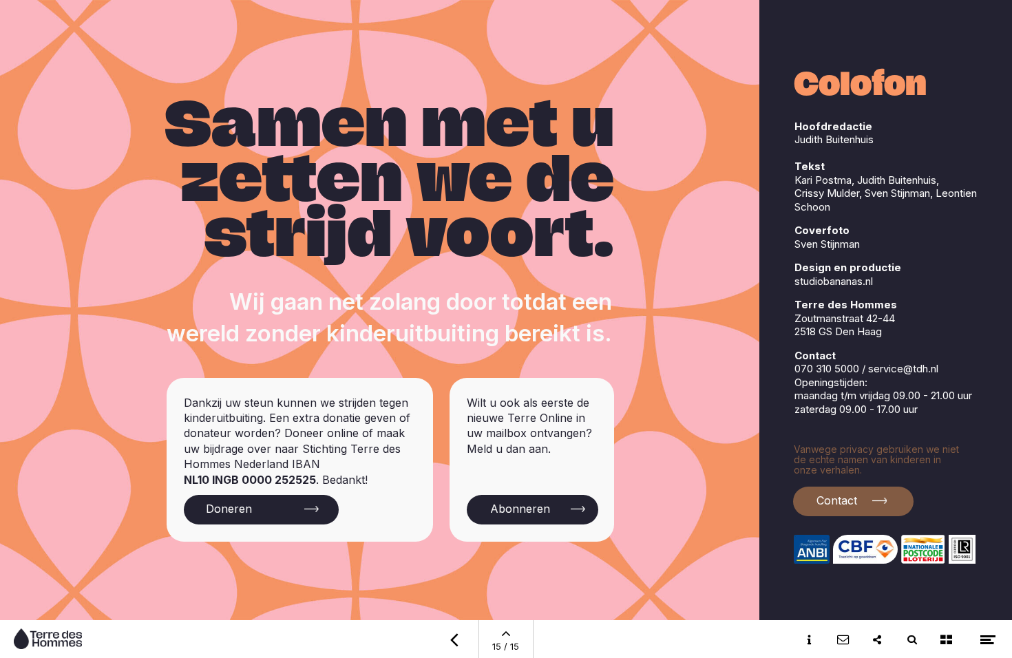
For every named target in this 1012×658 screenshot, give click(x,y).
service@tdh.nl (903, 368)
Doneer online (321, 433)
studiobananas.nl (833, 281)
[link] (859, 501)
